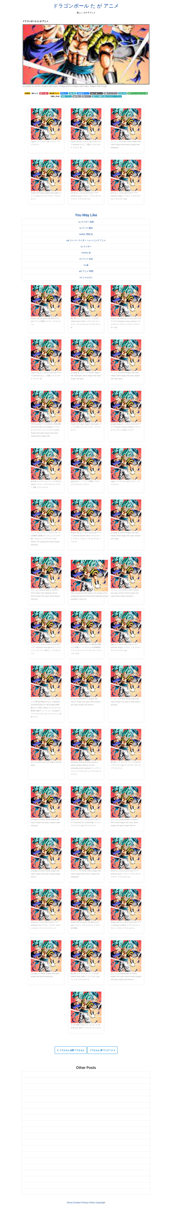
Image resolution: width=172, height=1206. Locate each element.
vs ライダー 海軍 (86, 222)
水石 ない (64, 93)
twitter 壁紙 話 (86, 234)
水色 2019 (122, 93)
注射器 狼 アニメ (83, 93)
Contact (77, 1202)
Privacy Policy (88, 1202)
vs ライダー (86, 246)
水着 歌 (27, 93)
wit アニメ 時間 (86, 271)
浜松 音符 (72, 93)
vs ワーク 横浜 (86, 228)
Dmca (70, 1202)
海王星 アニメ (54, 93)
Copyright (100, 1202)
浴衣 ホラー (87, 96)
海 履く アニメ (66, 96)
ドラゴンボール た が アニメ (86, 6)
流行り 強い (44, 93)
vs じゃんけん (86, 277)
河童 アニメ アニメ (110, 93)
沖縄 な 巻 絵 (55, 96)
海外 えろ (35, 93)
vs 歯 (86, 265)
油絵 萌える (77, 96)
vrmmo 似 (86, 252)
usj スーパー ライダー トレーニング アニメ (86, 240)
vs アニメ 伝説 (86, 259)
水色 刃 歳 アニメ (96, 93)
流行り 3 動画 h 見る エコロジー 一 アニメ (107, 96)
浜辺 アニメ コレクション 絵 (137, 93)
